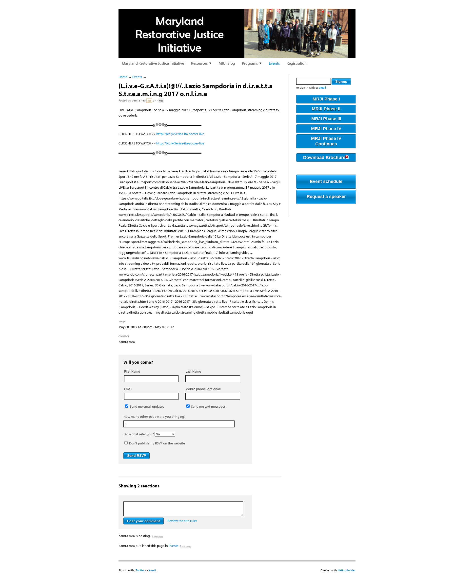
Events (274, 63)
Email (128, 389)
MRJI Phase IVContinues (326, 141)
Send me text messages (208, 406)
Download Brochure (324, 157)
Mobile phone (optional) (203, 389)
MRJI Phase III (326, 118)
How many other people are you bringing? (154, 416)
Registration (297, 63)
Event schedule (326, 181)
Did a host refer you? (138, 434)
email (322, 87)
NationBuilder (347, 570)
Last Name (193, 371)
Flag (161, 100)
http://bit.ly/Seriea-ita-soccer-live (180, 134)
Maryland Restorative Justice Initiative (153, 63)
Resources (199, 63)
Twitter (140, 570)
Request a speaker (326, 196)
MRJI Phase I (326, 99)
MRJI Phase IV (326, 128)
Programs (250, 63)
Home (122, 77)
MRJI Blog (227, 63)
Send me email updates (146, 406)
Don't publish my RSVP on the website (156, 443)
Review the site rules (182, 521)
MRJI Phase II (326, 108)
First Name (132, 371)
